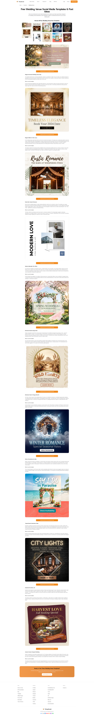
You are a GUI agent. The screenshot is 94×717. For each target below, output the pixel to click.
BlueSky (34, 697)
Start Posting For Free (47, 674)
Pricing (68, 1)
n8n (48, 695)
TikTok (34, 701)
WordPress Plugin (51, 697)
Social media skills (51, 703)
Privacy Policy (20, 697)
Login (64, 1)
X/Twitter (34, 687)
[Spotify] (52, 713)
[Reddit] (48, 713)
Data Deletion (20, 699)
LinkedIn (34, 689)
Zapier (49, 693)
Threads (34, 695)
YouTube (34, 703)
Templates (25, 5)
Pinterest (34, 691)
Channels (44, 1)
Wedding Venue (31, 5)
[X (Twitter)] (43, 713)
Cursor (49, 691)
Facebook (34, 699)
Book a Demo (32, 1)
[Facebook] (41, 713)
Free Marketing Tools (51, 687)
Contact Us (64, 687)
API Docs (55, 1)
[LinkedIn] (45, 713)
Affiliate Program (20, 695)
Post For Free (74, 1)
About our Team (20, 687)
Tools (38, 1)
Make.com (49, 699)
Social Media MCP (51, 689)
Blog (50, 1)
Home (20, 5)
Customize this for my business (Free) (47, 71)
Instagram (34, 693)
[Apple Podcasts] (50, 713)
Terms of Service (20, 701)
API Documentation (21, 689)
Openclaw (49, 701)
